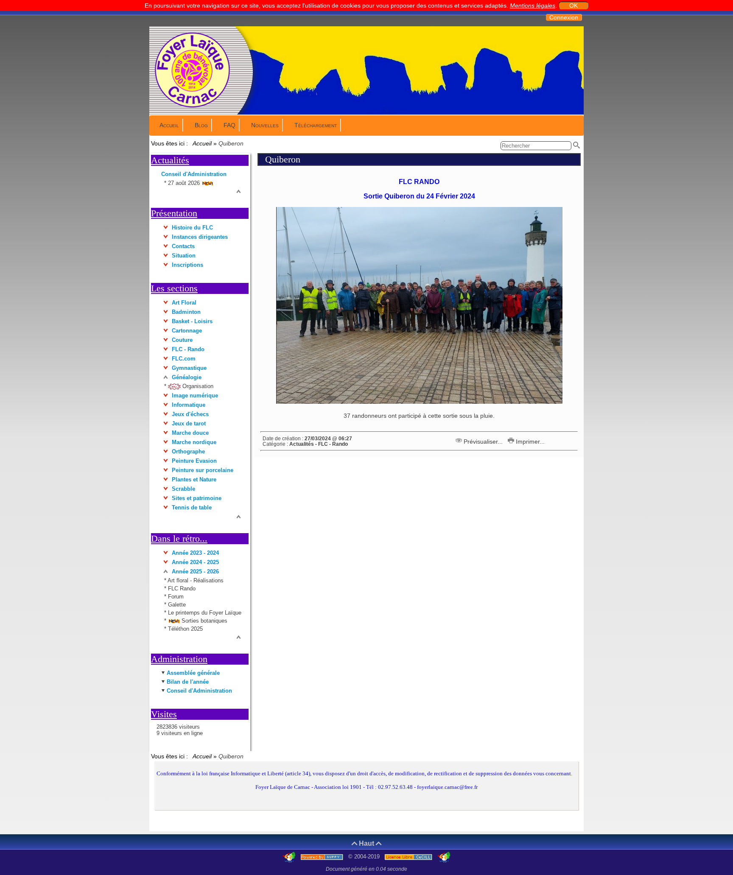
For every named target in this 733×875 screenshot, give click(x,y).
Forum (176, 596)
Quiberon (282, 159)
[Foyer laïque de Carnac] (193, 106)
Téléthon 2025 (185, 629)
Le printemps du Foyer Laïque (204, 612)
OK (573, 5)
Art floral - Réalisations (196, 580)
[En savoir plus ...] (409, 856)
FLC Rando (182, 588)
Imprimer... (529, 441)
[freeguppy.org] (323, 856)
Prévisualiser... (483, 441)
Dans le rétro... (179, 538)
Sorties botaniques (203, 621)
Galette (177, 604)
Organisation (197, 386)
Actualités (170, 160)
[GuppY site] (290, 856)
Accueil (202, 143)
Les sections (174, 288)
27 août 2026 (184, 183)
